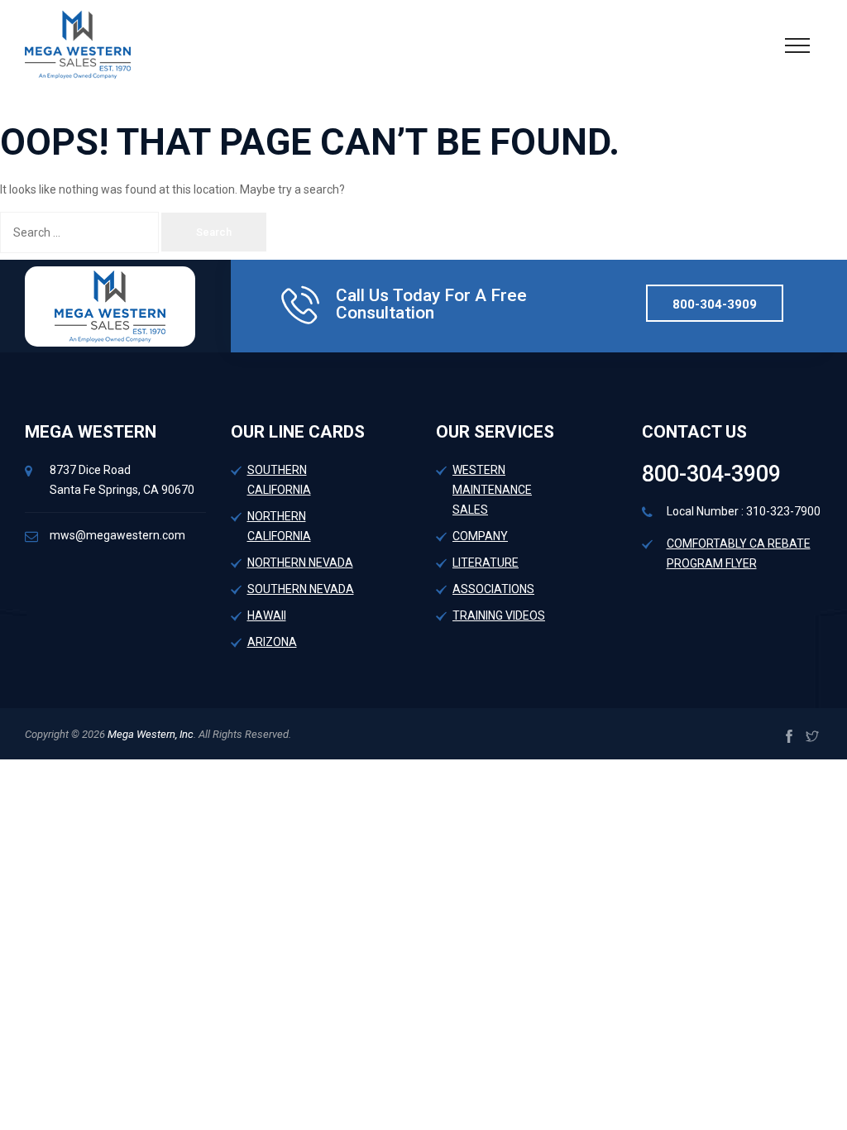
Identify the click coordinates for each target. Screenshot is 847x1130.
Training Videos (498, 615)
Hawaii (266, 615)
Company (480, 536)
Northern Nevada (300, 562)
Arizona (272, 642)
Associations (493, 589)
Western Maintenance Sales (492, 489)
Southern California (279, 479)
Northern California (279, 526)
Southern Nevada (300, 589)
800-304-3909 (714, 304)
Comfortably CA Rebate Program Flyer (739, 553)
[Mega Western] (78, 43)
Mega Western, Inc (149, 734)
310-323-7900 (783, 511)
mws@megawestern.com (117, 535)
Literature (485, 562)
